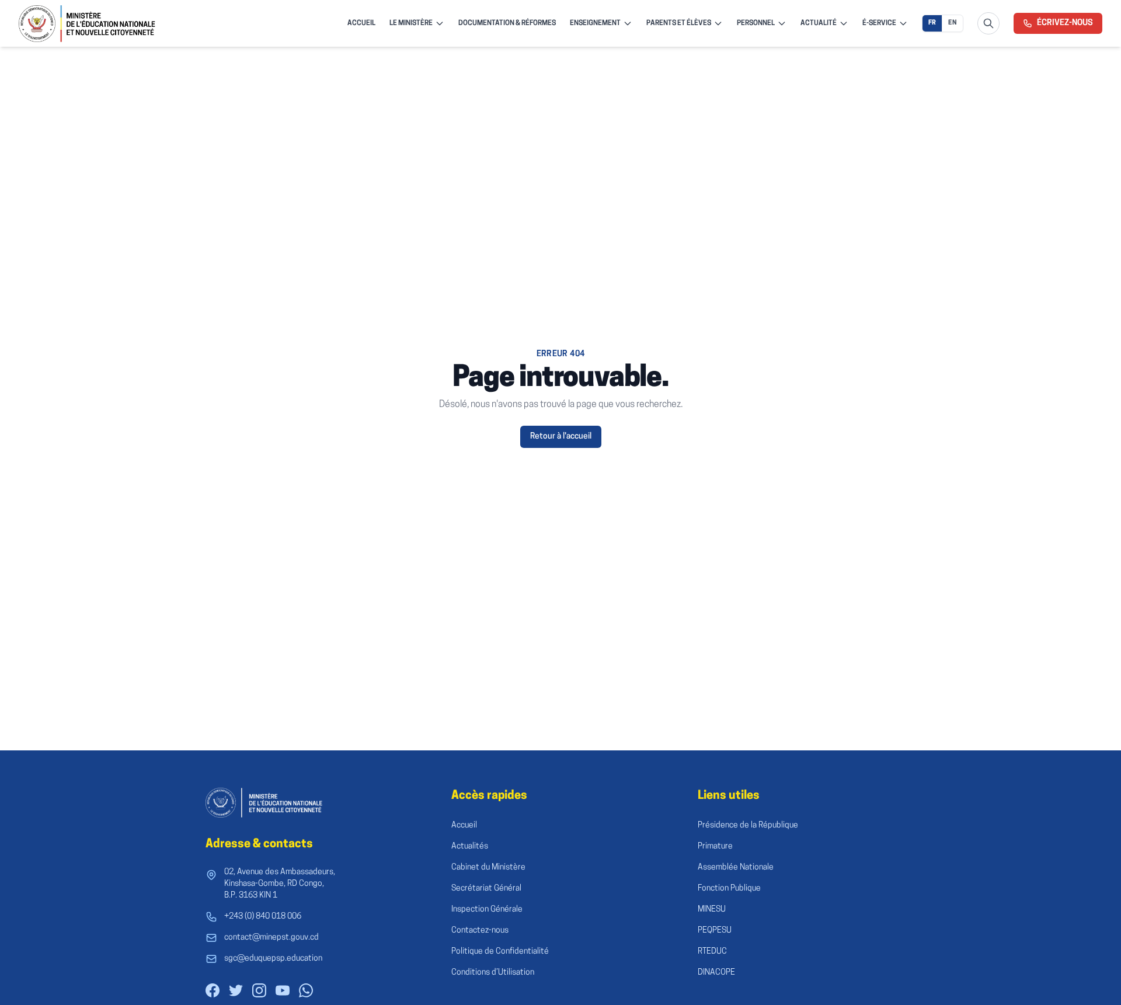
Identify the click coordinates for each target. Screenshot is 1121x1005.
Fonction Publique (729, 888)
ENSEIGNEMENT (595, 23)
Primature (715, 846)
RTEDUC (712, 951)
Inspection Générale (487, 909)
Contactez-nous (480, 930)
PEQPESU (715, 930)
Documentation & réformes (507, 23)
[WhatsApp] (306, 990)
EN (952, 23)
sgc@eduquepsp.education (273, 958)
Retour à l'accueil (560, 436)
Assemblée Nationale (736, 867)
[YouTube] (283, 990)
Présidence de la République (748, 825)
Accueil (464, 825)
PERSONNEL (756, 23)
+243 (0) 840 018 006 (262, 916)
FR (932, 23)
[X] (236, 990)
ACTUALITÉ (818, 23)
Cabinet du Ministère (488, 867)
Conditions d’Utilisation (492, 972)
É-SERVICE (879, 23)
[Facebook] (213, 990)
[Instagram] (259, 990)
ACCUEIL (361, 23)
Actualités (469, 846)
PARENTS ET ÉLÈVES (678, 23)
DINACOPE (716, 972)
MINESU (712, 909)
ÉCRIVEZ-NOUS (1065, 23)
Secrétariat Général (486, 888)
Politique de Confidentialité (500, 951)
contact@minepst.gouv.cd (271, 937)
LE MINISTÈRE (411, 23)
